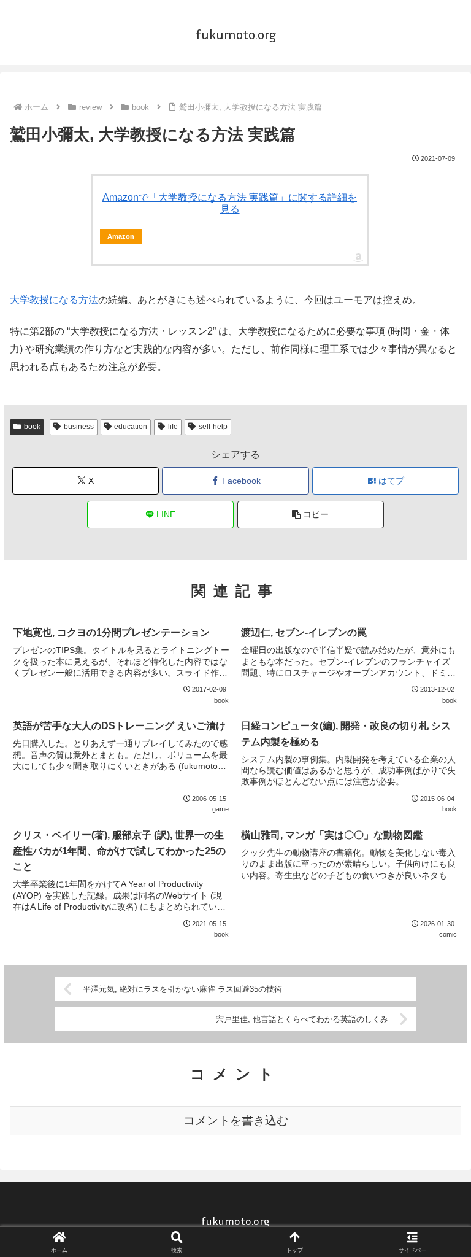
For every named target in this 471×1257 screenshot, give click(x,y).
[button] (310, 514)
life (173, 426)
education (130, 426)
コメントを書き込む (235, 1120)
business (79, 426)
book (32, 426)
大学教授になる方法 (54, 300)
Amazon (120, 236)
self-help (213, 426)
